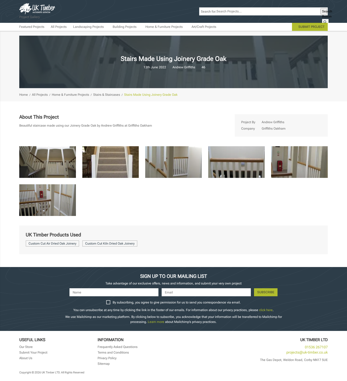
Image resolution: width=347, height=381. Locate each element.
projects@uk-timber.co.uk (307, 352)
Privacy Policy (107, 358)
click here (266, 310)
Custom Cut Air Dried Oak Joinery (52, 243)
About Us (25, 358)
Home (23, 95)
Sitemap (104, 364)
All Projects (59, 27)
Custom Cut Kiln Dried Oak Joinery (110, 243)
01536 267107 (316, 347)
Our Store (26, 347)
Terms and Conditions (113, 352)
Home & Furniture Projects (164, 27)
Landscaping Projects (88, 27)
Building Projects (125, 27)
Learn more (156, 322)
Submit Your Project (33, 352)
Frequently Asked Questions (118, 347)
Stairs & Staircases (106, 95)
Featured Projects (31, 27)
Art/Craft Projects (204, 27)
